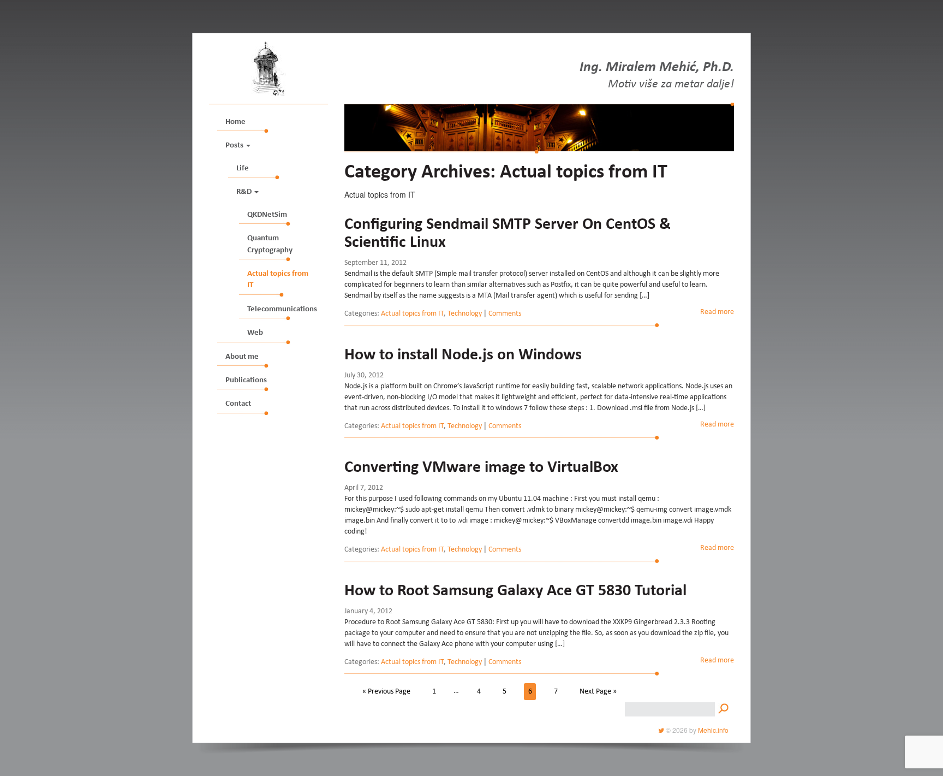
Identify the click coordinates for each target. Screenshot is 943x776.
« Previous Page (386, 691)
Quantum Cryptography (270, 244)
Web (255, 333)
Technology (464, 314)
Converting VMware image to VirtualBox (481, 468)
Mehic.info (713, 729)
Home (235, 122)
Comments (504, 314)
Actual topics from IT (277, 279)
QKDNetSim (267, 215)
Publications (246, 380)
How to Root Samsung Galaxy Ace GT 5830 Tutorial (515, 591)
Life (242, 168)
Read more (717, 312)
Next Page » (598, 691)
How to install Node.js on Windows (463, 355)
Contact (238, 404)
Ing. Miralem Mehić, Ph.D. (657, 68)
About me (242, 357)
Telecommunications (282, 309)
